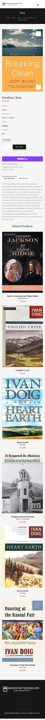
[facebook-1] (17, 703)
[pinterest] (27, 703)
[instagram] (22, 703)
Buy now (19, 147)
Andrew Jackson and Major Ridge (22, 296)
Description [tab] (9, 178)
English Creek (22, 370)
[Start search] (41, 4)
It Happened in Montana (22, 516)
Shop (14, 18)
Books (19, 18)
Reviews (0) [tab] (23, 178)
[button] (33, 4)
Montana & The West (29, 18)
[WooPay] (22, 158)
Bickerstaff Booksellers (12, 713)
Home (8, 18)
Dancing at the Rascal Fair (22, 665)
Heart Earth (22, 442)
